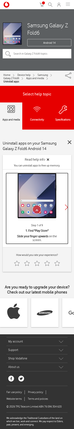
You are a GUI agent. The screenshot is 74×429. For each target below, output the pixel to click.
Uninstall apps (11, 81)
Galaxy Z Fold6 (11, 78)
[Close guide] (69, 142)
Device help (24, 75)
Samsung (43, 75)
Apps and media (35, 78)
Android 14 (49, 42)
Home (6, 75)
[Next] (66, 207)
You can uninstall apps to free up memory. (37, 165)
